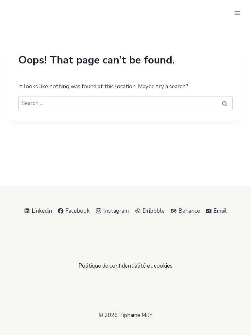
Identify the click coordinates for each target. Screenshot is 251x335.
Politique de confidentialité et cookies (125, 266)
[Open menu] (237, 13)
